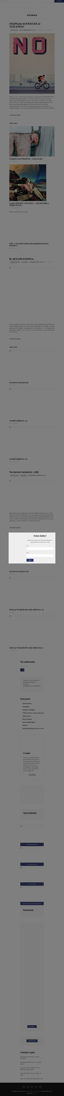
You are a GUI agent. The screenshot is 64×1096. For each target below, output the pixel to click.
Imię (27, 545)
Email (28, 552)
